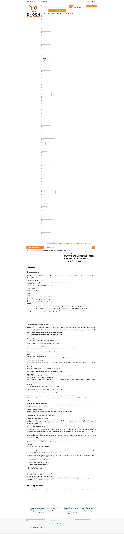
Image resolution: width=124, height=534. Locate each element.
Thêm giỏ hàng (34, 512)
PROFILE (50, 10)
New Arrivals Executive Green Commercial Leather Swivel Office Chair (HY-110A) (37, 508)
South (61, 13)
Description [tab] (31, 267)
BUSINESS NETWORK (59, 10)
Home (27, 250)
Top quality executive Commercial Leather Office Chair (71, 508)
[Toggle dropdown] (38, 247)
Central (57, 13)
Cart (92, 6)
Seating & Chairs (72, 253)
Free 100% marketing (79, 7)
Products (32, 250)
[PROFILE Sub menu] (53, 10)
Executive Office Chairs (34, 505)
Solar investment (69, 13)
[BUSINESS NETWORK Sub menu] (65, 10)
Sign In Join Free (80, 5)
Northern (53, 13)
